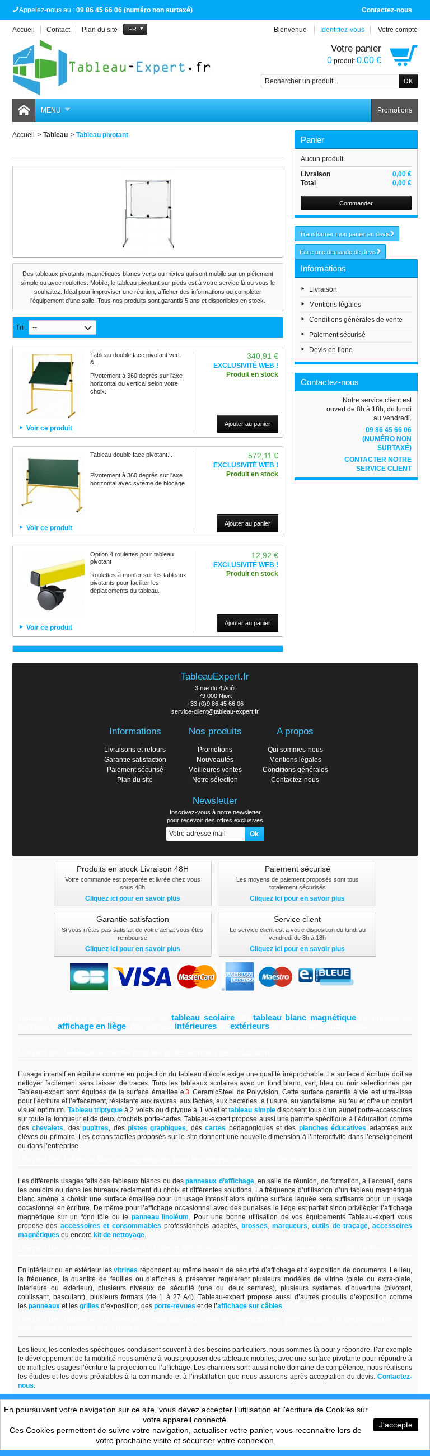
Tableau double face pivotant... (131, 454)
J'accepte (396, 1424)
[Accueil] (23, 110)
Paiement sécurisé (337, 335)
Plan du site (135, 780)
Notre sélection (215, 780)
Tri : (21, 327)
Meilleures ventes (215, 770)
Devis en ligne (331, 350)
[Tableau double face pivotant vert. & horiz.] (51, 385)
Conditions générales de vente (356, 320)
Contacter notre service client (378, 464)
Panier (312, 139)
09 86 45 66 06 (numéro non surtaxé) (387, 439)
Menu (51, 110)
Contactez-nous (387, 10)
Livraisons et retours (135, 749)
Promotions (394, 110)
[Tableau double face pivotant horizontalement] (51, 484)
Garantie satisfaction (135, 760)
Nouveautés (215, 760)
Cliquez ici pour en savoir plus (132, 898)
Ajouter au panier (247, 423)
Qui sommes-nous (295, 749)
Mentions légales (335, 304)
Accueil (23, 135)
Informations (323, 268)
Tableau (55, 135)
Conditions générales (295, 770)
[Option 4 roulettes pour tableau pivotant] (51, 584)
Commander (356, 203)
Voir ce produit (49, 428)
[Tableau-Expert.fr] (113, 68)
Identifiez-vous (342, 30)
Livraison (323, 289)
